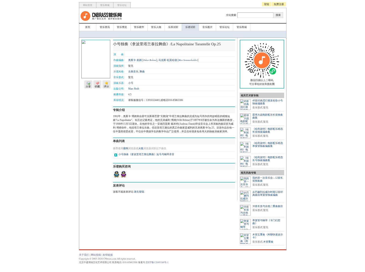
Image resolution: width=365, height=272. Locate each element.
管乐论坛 (122, 5)
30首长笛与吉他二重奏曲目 (267, 206)
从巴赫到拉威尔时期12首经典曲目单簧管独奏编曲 (267, 193)
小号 (130, 82)
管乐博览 (122, 27)
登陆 (266, 4)
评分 (106, 84)
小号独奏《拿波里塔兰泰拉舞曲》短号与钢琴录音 (146, 154)
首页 (87, 27)
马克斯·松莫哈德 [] (178, 60)
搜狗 (125, 148)
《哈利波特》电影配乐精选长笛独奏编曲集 (267, 130)
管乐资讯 (105, 27)
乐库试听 (173, 27)
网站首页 (87, 5)
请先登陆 (139, 191)
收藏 (97, 84)
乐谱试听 (190, 27)
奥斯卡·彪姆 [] (142, 60)
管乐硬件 (139, 27)
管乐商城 (104, 5)
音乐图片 (207, 27)
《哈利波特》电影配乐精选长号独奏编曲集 (267, 159)
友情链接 (108, 254)
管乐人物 (156, 27)
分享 (88, 84)
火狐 (140, 148)
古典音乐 (133, 71)
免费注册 (279, 4)
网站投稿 (96, 254)
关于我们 (84, 254)
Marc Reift (133, 88)
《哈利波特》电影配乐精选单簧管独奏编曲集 (267, 145)
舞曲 (142, 71)
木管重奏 (268, 241)
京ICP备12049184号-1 (157, 262)
